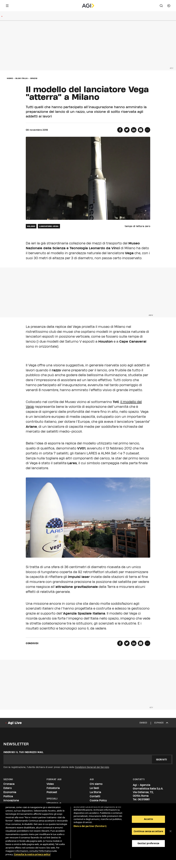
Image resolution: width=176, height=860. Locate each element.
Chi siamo (96, 784)
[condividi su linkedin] (133, 130)
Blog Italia (21, 78)
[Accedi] (168, 5)
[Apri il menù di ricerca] (161, 5)
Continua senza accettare (148, 831)
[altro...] (147, 130)
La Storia (95, 792)
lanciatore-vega (49, 226)
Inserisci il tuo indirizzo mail (23, 752)
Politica (8, 796)
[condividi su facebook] (120, 130)
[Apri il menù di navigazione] (7, 5)
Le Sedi (94, 788)
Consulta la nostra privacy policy (32, 854)
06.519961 (144, 799)
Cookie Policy (98, 800)
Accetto (148, 819)
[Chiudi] (170, 831)
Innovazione (11, 800)
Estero (7, 788)
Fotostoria (53, 788)
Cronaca (8, 784)
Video (50, 784)
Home (10, 78)
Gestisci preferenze (148, 843)
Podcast (52, 792)
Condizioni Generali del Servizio (92, 767)
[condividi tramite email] (140, 130)
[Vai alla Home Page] (88, 5)
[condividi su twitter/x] (127, 130)
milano (31, 226)
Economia (9, 792)
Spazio (33, 78)
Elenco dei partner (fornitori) (90, 826)
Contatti (95, 796)
